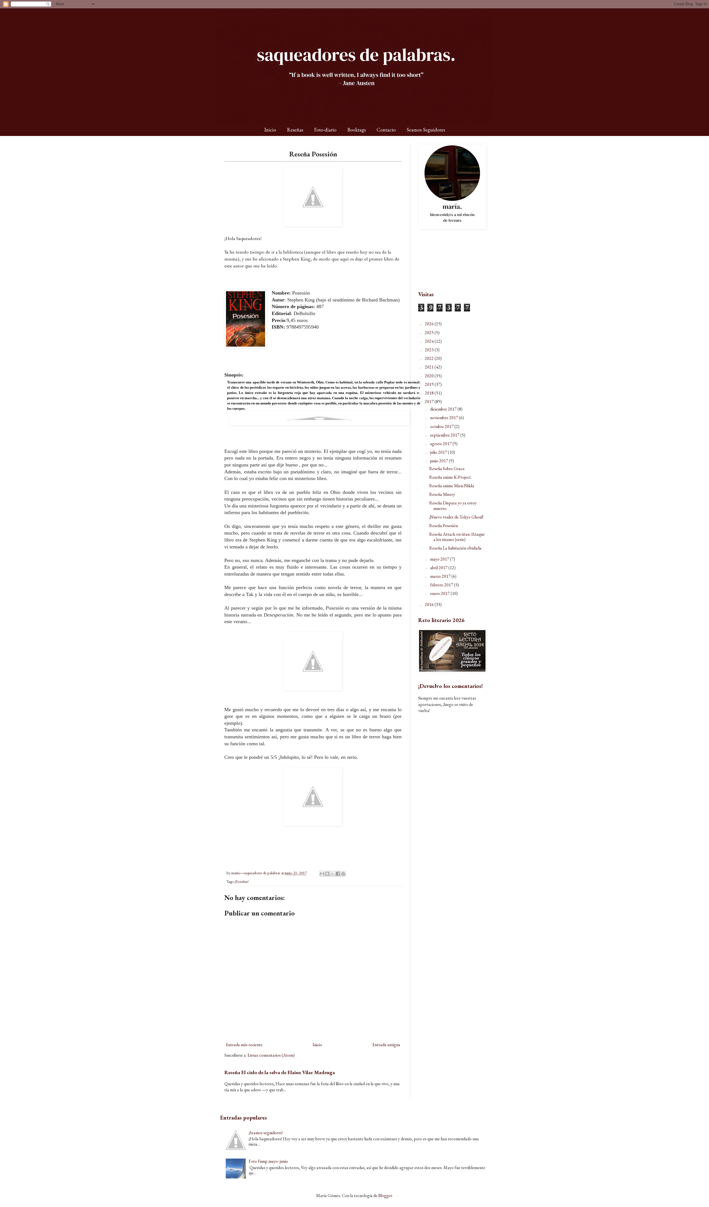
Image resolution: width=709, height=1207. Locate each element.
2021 (430, 367)
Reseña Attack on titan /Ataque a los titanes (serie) (457, 536)
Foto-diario (325, 130)
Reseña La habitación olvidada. (455, 548)
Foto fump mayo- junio (268, 1161)
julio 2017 (439, 452)
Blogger (385, 1195)
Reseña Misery (442, 494)
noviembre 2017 (444, 418)
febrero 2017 (442, 585)
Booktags (356, 130)
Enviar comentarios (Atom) (271, 1055)
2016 (430, 604)
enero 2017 (440, 593)
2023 (430, 350)
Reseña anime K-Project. (450, 477)
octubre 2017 (442, 426)
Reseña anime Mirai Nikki (451, 486)
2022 (430, 358)
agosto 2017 (441, 444)
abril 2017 (439, 568)
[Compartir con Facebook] (338, 873)
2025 (430, 333)
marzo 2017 (440, 576)
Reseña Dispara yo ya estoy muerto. (453, 505)
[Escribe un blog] (327, 873)
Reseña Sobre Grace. (447, 468)
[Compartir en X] (332, 873)
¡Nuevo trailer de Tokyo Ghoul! (456, 517)
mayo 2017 (440, 559)
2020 (430, 376)
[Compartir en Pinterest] (343, 873)
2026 (430, 324)
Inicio (270, 130)
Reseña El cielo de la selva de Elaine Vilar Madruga (279, 1072)
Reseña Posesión (443, 525)
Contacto (386, 130)
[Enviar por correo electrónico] (322, 873)
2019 (430, 384)
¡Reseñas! (242, 881)
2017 (430, 401)
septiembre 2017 (445, 435)
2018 (430, 393)
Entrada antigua (386, 1045)
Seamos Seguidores (426, 130)
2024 (430, 341)
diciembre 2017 (444, 409)
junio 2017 (439, 461)
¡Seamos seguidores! (266, 1133)
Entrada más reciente (244, 1045)
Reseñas (295, 130)
